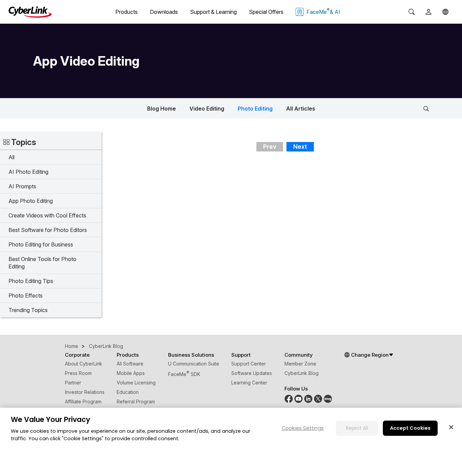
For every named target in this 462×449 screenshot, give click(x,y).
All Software (130, 364)
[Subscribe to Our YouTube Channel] (298, 401)
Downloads (164, 11)
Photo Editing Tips (30, 281)
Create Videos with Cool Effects (47, 215)
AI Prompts (22, 186)
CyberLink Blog (301, 373)
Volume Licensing (136, 382)
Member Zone (300, 364)
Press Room (78, 373)
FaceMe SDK (184, 374)
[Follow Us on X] (318, 401)
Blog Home (161, 108)
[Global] (445, 12)
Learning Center (249, 382)
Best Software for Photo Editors (47, 230)
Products (126, 11)
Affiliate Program (83, 401)
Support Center (248, 364)
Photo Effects (25, 295)
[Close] (451, 427)
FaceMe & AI (323, 11)
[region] (231, 428)
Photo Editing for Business (40, 244)
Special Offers (266, 11)
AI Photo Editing (28, 171)
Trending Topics (28, 310)
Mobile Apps (131, 373)
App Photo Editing (30, 200)
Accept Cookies (410, 427)
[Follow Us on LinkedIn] (308, 401)
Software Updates (251, 373)
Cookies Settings (303, 427)
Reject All (357, 427)
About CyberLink (83, 364)
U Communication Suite (193, 364)
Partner (73, 382)
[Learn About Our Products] (328, 401)
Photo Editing (255, 108)
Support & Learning (213, 11)
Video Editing (206, 108)
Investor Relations (85, 392)
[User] (428, 12)
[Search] (411, 12)
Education (128, 392)
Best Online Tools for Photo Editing (42, 263)
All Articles (300, 108)
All (11, 157)
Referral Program (136, 401)
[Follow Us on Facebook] (288, 401)
